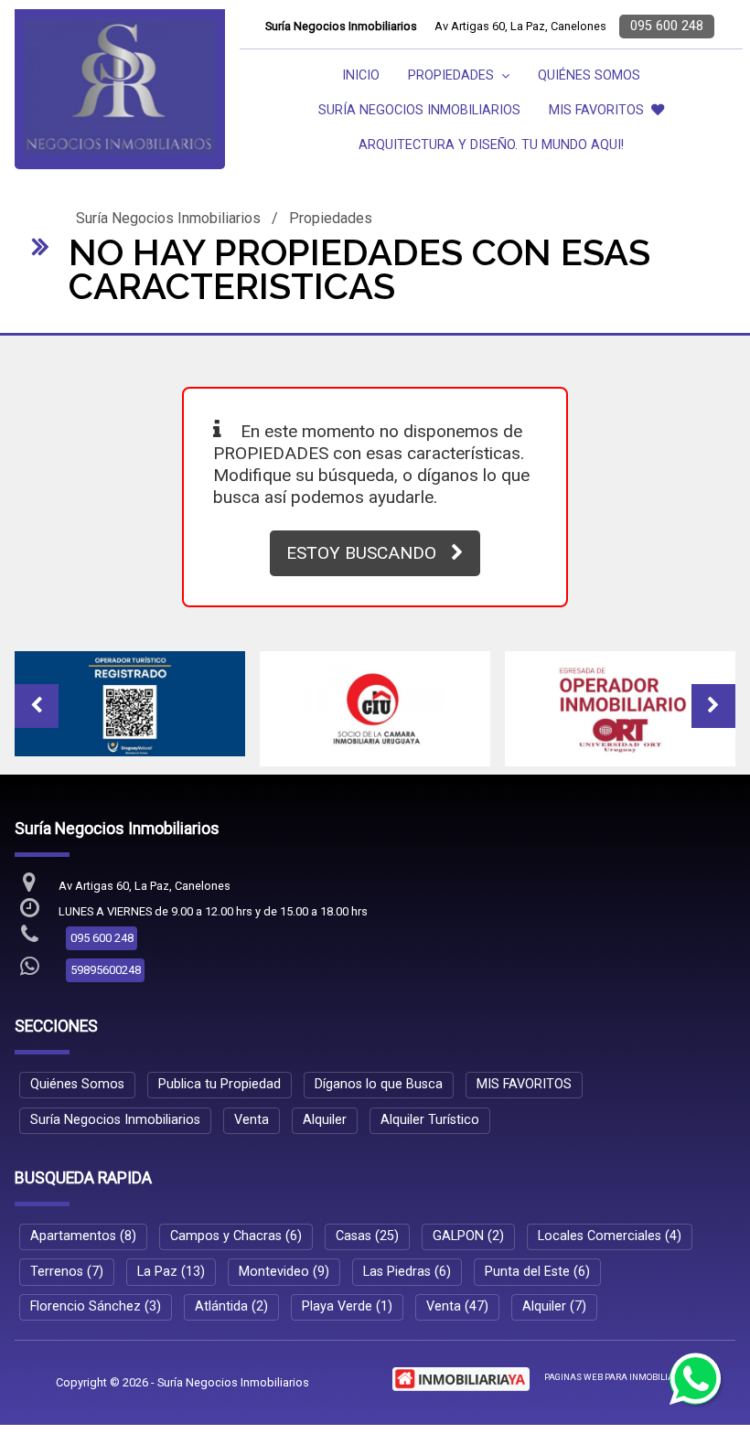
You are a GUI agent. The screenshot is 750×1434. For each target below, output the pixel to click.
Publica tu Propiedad (219, 1084)
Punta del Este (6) (537, 1271)
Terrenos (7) (66, 1271)
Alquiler (325, 1120)
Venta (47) (457, 1306)
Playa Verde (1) (347, 1306)
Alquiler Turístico (429, 1120)
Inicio (361, 75)
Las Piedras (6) (407, 1271)
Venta (251, 1120)
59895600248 (105, 970)
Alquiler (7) (554, 1306)
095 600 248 (666, 26)
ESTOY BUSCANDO (361, 552)
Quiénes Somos (589, 75)
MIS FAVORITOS (596, 110)
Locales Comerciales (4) (609, 1236)
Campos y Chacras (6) (236, 1236)
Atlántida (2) (231, 1306)
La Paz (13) (171, 1271)
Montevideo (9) (284, 1271)
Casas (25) (367, 1236)
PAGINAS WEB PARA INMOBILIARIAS (619, 1377)
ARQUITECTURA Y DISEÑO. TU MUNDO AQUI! (491, 145)
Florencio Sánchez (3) (95, 1306)
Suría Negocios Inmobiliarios (419, 110)
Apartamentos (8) (83, 1236)
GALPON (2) (468, 1236)
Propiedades (330, 218)
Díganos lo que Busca (379, 1084)
